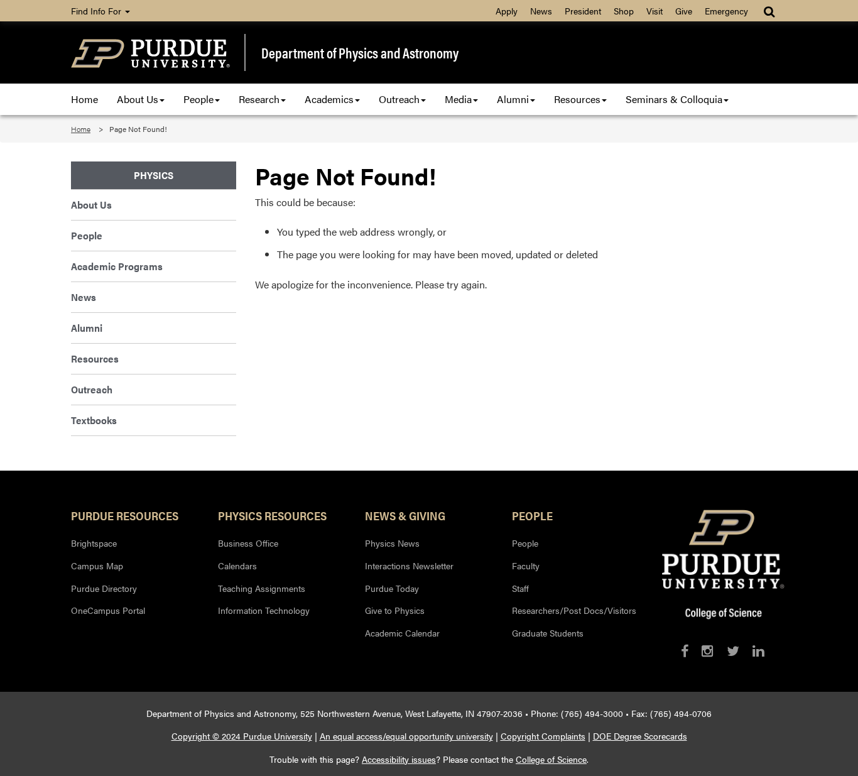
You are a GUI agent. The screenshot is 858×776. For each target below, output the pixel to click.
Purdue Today (392, 588)
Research (259, 99)
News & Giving (405, 515)
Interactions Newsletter (409, 565)
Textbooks (94, 420)
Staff (520, 588)
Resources (577, 99)
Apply (507, 10)
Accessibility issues (399, 759)
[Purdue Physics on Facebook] (684, 651)
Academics (329, 99)
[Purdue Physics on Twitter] (733, 651)
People (198, 99)
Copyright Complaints (543, 736)
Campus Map (97, 565)
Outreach (399, 99)
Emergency (726, 10)
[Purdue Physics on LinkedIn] (758, 651)
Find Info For (97, 10)
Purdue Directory (104, 588)
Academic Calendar (402, 632)
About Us (137, 99)
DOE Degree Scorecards (640, 736)
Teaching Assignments (261, 588)
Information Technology (264, 610)
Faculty (526, 565)
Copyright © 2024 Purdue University (241, 736)
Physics (153, 175)
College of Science (551, 759)
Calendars (237, 565)
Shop (624, 10)
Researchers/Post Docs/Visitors (574, 610)
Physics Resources (272, 515)
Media (458, 99)
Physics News (392, 543)
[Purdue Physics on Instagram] (708, 651)
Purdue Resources (124, 515)
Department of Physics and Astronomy (360, 53)
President (583, 10)
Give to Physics (395, 610)
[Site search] (770, 10)
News (541, 10)
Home (84, 99)
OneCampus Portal (108, 610)
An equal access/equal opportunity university (406, 736)
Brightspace (94, 543)
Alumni (513, 99)
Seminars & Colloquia (674, 99)
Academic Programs (117, 266)
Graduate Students (548, 632)
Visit (654, 10)
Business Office (248, 543)
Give (683, 10)
